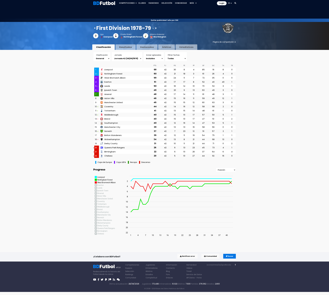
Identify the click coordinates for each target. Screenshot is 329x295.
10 (194, 86)
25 (155, 147)
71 (213, 143)
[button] (136, 3)
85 (203, 69)
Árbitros (166, 47)
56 (213, 127)
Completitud (151, 277)
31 (155, 143)
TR (232, 65)
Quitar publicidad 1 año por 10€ (164, 20)
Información (171, 265)
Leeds (107, 86)
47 (203, 118)
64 (213, 151)
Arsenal (107, 94)
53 (213, 123)
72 (203, 77)
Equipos (128, 268)
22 (155, 151)
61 (203, 73)
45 (155, 102)
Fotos (199, 277)
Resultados (125, 47)
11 (184, 77)
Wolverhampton (112, 139)
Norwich (108, 131)
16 (213, 69)
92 (213, 155)
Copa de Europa (105, 162)
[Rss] (114, 279)
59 (155, 77)
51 (155, 82)
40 (213, 82)
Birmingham (110, 152)
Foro (168, 274)
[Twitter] (102, 279)
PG (175, 65)
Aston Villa (109, 98)
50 (155, 86)
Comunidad (211, 256)
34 (155, 139)
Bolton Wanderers (113, 135)
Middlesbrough (111, 115)
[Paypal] (106, 279)
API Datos (190, 277)
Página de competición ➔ (224, 42)
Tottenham (109, 111)
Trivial (188, 271)
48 (155, 94)
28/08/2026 (134, 284)
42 (165, 69)
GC (213, 65)
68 (155, 69)
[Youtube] (94, 279)
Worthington (159, 37)
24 (175, 77)
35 (213, 77)
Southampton (111, 123)
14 (184, 86)
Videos (189, 268)
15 (175, 98)
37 (155, 131)
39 (155, 127)
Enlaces (169, 277)
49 (155, 90)
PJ (165, 65)
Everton (108, 82)
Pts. (155, 65)
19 (194, 135)
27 (194, 155)
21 (175, 73)
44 (155, 106)
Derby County (110, 143)
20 (175, 90)
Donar (230, 256)
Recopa (133, 162)
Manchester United (113, 102)
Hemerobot (191, 265)
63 (203, 90)
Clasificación (103, 47)
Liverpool (108, 37)
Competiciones (132, 265)
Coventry (108, 106)
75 (213, 135)
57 (203, 114)
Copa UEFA (121, 162)
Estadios (149, 274)
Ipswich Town (110, 90)
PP (193, 65)
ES (229, 3)
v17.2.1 (118, 267)
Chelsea (108, 156)
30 (175, 69)
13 (194, 90)
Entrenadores (152, 268)
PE (184, 65)
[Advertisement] (164, 12)
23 (184, 131)
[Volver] (235, 265)
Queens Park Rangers (114, 147)
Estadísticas (186, 47)
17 (175, 82)
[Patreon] (110, 279)
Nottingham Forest (133, 37)
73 (213, 147)
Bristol (107, 119)
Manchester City (112, 127)
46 (155, 98)
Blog (168, 271)
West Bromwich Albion (115, 78)
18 (184, 73)
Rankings (129, 274)
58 (203, 106)
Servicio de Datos (194, 274)
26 (213, 73)
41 (155, 110)
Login (221, 3)
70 (203, 86)
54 (203, 135)
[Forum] (118, 279)
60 (155, 73)
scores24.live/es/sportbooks (219, 265)
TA (223, 65)
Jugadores (150, 265)
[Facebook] (98, 279)
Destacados (147, 47)
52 (203, 82)
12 (223, 98)
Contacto (170, 268)
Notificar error (188, 256)
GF (203, 65)
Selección (129, 271)
